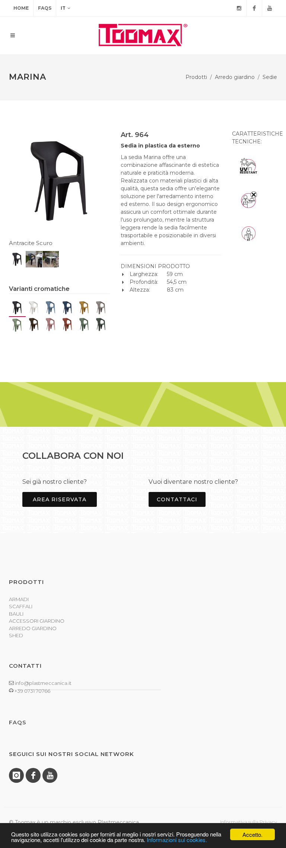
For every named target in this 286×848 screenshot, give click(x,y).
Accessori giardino (36, 621)
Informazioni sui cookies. (177, 840)
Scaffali (20, 606)
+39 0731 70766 (31, 691)
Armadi (19, 599)
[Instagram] (239, 8)
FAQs (44, 8)
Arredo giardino (235, 77)
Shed (16, 635)
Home (21, 8)
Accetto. (252, 834)
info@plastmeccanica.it (43, 683)
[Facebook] (254, 8)
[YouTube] (269, 8)
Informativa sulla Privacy (248, 822)
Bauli (16, 614)
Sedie (270, 77)
